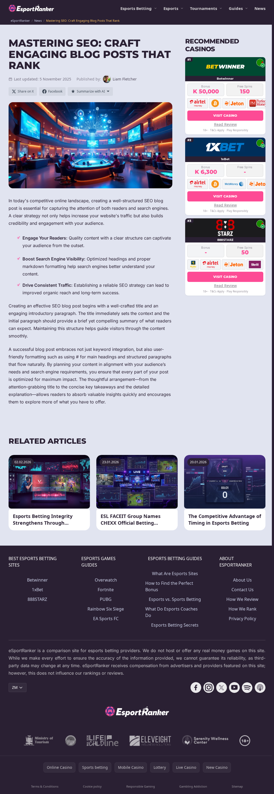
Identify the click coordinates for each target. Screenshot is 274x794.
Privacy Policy (242, 619)
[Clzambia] (103, 740)
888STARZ (37, 599)
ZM (15, 687)
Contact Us (242, 590)
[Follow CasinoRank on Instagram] (208, 687)
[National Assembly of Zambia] (70, 740)
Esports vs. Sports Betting (175, 599)
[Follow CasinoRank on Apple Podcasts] (260, 687)
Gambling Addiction (193, 786)
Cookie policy (92, 786)
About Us (242, 580)
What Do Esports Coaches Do (171, 612)
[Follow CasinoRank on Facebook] (196, 687)
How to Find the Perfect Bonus (169, 586)
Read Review (225, 124)
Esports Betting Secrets (175, 625)
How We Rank (243, 609)
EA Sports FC (106, 619)
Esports (170, 8)
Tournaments (203, 8)
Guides (236, 8)
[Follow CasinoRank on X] (221, 687)
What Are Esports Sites (175, 573)
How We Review (242, 599)
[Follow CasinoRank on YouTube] (234, 687)
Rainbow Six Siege (105, 609)
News (259, 8)
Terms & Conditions (44, 786)
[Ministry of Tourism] (39, 740)
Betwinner (37, 580)
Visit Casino (225, 115)
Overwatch (106, 580)
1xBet (37, 590)
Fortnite (106, 590)
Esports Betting (136, 8)
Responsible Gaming (140, 786)
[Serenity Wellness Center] (205, 740)
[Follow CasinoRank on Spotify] (247, 687)
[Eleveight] (150, 740)
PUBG (106, 599)
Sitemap (237, 786)
